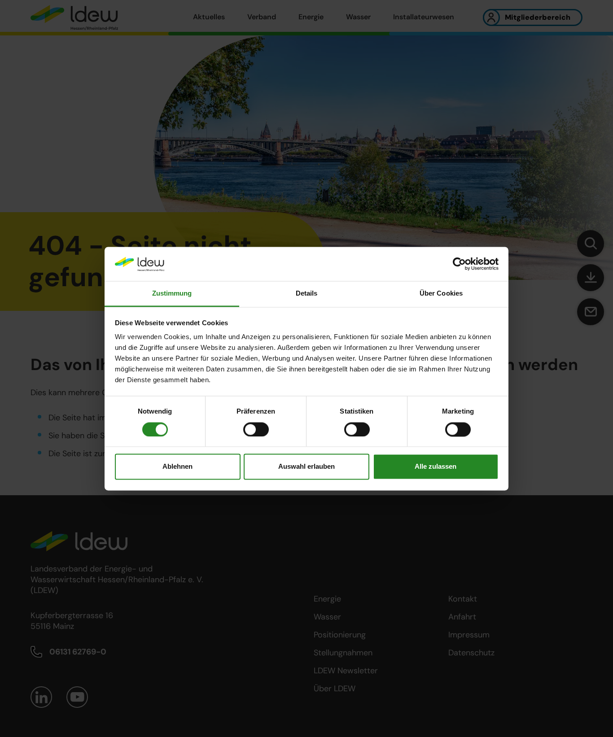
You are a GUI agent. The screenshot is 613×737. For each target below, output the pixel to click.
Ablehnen (177, 467)
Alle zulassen (435, 467)
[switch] (256, 429)
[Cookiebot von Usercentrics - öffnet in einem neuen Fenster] (459, 263)
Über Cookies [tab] (441, 293)
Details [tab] (307, 293)
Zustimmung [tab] (172, 293)
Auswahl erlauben (306, 467)
